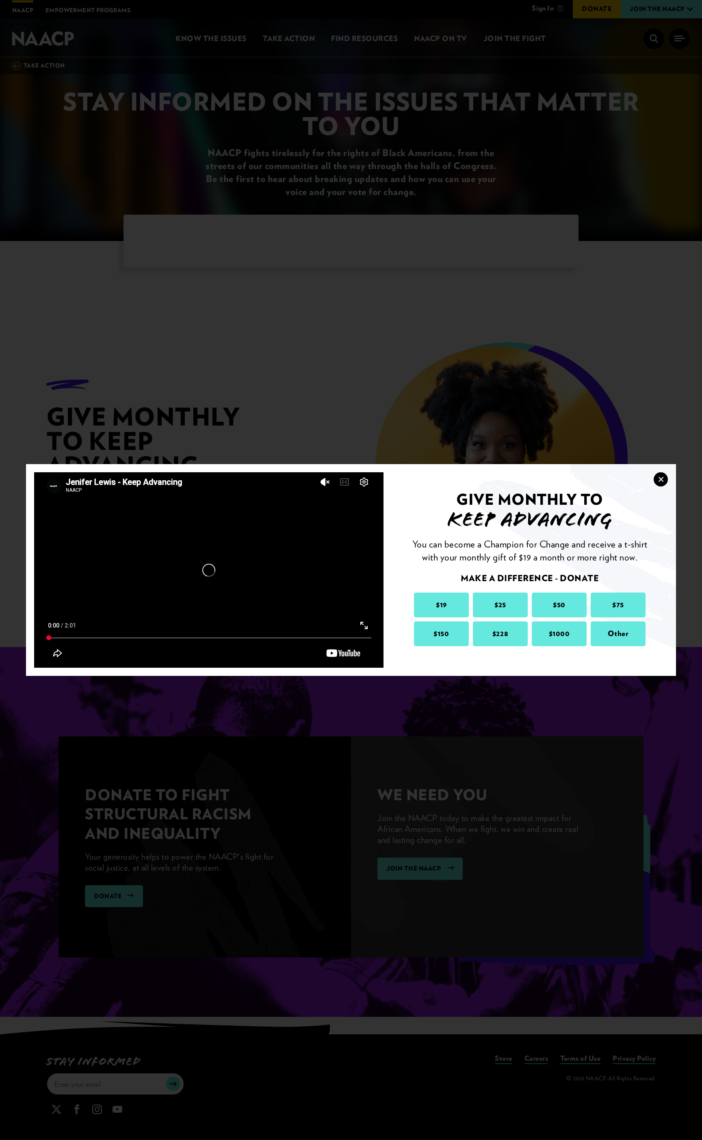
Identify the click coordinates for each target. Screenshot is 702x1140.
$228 (500, 633)
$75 (618, 604)
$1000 (559, 633)
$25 (500, 604)
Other (618, 633)
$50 (559, 604)
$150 (441, 633)
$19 (441, 604)
